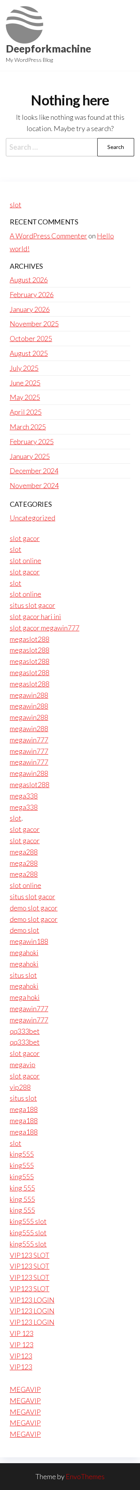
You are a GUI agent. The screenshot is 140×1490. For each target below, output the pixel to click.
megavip (22, 1064)
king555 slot (28, 1221)
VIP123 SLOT (29, 1255)
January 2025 (30, 456)
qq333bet (25, 1031)
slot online (25, 560)
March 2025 (28, 426)
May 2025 (25, 397)
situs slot (23, 975)
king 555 (22, 1188)
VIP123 (21, 1356)
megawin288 (29, 695)
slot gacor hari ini (35, 616)
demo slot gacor (34, 907)
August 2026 (29, 279)
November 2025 (34, 323)
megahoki (24, 952)
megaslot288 (29, 639)
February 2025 (32, 441)
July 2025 (24, 368)
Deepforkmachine (48, 48)
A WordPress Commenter (48, 235)
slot (15, 204)
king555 (22, 1154)
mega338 (24, 795)
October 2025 (31, 338)
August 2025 (29, 353)
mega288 (24, 851)
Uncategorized (32, 517)
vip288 (20, 1087)
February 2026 (32, 294)
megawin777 (29, 739)
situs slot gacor (32, 605)
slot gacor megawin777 (44, 627)
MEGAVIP (25, 1389)
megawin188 (29, 941)
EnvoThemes (85, 1476)
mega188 (24, 1109)
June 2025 (25, 382)
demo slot (24, 930)
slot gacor (25, 538)
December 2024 (34, 470)
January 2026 (30, 309)
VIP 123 (21, 1333)
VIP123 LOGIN (32, 1300)
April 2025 (26, 412)
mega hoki (25, 997)
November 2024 (34, 485)
